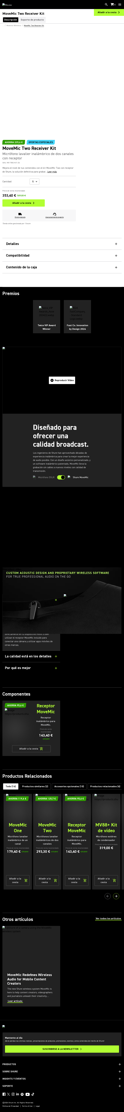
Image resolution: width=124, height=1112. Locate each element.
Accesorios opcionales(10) (69, 786)
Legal (38, 1106)
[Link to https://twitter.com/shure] (8, 1094)
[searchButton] (106, 4)
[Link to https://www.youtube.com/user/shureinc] (27, 1095)
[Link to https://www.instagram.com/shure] (13, 1094)
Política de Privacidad (10, 1106)
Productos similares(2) (35, 786)
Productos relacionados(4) (105, 786)
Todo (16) (11, 786)
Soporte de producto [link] (32, 19)
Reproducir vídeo (64, 380)
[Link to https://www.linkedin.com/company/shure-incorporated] (17, 1094)
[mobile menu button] (120, 4)
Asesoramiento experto (55, 217)
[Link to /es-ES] (9, 4)
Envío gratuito (20, 217)
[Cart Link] (112, 4)
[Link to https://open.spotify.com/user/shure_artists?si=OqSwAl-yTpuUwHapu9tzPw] (22, 1094)
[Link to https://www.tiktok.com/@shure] (32, 1094)
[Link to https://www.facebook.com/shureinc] (3, 1094)
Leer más (52, 171)
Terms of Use (27, 1106)
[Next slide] (116, 896)
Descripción (10, 19)
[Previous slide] (108, 896)
